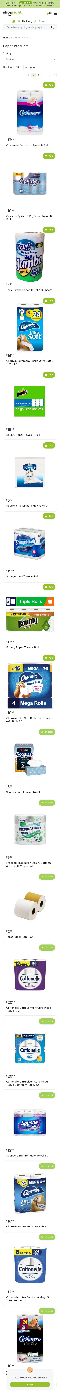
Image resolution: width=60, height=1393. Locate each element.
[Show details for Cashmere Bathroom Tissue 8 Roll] (30, 112)
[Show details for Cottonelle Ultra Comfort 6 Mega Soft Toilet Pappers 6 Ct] (30, 1264)
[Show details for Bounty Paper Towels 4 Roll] (30, 402)
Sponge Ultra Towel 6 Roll (22, 576)
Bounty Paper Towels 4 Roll (23, 434)
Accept (30, 1384)
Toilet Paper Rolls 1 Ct (19, 936)
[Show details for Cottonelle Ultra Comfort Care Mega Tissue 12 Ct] (30, 975)
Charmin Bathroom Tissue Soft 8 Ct (28, 1226)
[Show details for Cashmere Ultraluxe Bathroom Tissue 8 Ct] (30, 1338)
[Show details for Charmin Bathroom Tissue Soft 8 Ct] (30, 1194)
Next (54, 75)
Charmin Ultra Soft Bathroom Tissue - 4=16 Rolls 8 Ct (29, 720)
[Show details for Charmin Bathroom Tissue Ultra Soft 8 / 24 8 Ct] (30, 328)
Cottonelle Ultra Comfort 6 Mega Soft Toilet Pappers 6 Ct (29, 1299)
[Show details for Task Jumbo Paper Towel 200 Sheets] (30, 257)
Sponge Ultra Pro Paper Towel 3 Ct (27, 1155)
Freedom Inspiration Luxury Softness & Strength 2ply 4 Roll (29, 864)
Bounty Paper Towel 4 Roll (22, 647)
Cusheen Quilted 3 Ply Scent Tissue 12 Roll (29, 218)
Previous (23, 75)
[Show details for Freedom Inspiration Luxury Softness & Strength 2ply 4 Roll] (30, 830)
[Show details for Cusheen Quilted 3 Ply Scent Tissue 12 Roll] (30, 183)
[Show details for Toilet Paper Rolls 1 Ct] (30, 904)
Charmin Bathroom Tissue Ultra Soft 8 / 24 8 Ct (29, 362)
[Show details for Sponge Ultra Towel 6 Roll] (30, 544)
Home (6, 37)
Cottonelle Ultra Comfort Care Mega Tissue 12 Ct (28, 1009)
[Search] (53, 28)
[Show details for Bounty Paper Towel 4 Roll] (30, 614)
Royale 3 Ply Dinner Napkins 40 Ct (27, 505)
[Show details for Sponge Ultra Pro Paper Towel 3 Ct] (30, 1123)
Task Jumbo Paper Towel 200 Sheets (29, 289)
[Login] (13, 21)
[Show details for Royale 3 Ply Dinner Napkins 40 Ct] (30, 473)
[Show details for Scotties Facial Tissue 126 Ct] (30, 759)
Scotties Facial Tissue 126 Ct (23, 792)
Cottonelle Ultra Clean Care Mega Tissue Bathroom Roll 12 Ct (27, 1083)
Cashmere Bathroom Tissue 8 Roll (27, 145)
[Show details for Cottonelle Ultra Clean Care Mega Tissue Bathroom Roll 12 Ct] (30, 1049)
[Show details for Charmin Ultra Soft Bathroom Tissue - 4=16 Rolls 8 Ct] (30, 685)
